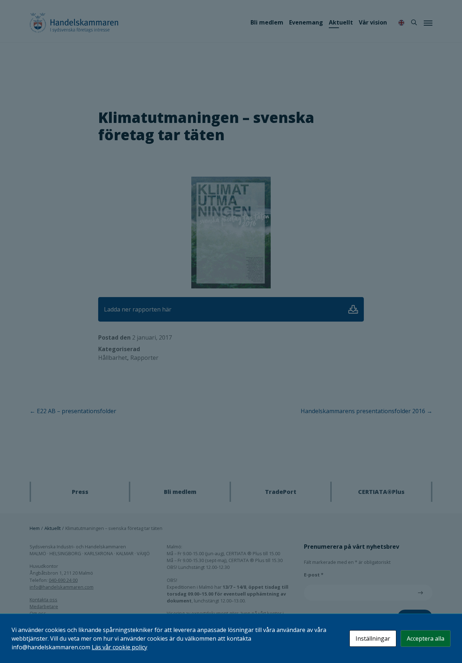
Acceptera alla (425, 638)
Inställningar (373, 638)
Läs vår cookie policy (119, 647)
